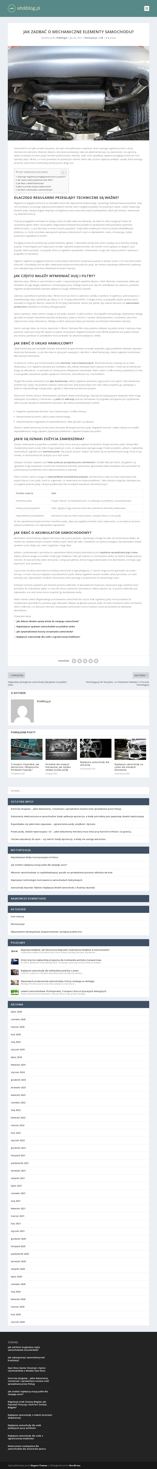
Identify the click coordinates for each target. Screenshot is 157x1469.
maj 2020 (16, 1291)
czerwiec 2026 (18, 1019)
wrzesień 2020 (18, 1261)
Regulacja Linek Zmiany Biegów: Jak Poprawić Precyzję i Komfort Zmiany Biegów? (27, 1404)
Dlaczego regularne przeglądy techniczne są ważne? (42, 176)
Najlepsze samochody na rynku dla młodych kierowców (129, 767)
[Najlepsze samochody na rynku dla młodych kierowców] (130, 749)
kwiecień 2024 (18, 1064)
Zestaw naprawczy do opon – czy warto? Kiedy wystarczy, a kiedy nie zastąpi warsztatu (58, 839)
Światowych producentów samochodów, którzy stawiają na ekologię (57, 981)
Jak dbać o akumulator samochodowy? (35, 190)
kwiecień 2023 (18, 1095)
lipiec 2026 (16, 1011)
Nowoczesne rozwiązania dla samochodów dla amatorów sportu (27, 1447)
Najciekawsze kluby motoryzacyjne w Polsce (34, 857)
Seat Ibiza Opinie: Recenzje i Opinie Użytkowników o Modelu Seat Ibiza (26, 1369)
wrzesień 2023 (18, 1087)
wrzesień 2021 (18, 1170)
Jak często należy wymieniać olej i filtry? (35, 180)
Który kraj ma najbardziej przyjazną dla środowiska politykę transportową (61, 960)
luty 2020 (16, 1314)
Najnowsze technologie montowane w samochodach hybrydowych (46, 880)
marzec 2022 (17, 1125)
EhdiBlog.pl (61, 37)
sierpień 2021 (18, 1178)
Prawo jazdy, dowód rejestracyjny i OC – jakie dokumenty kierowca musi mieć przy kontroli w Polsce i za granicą (71, 831)
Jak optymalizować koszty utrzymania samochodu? (44, 631)
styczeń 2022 (18, 1140)
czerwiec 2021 (18, 1193)
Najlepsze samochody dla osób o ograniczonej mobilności (48, 636)
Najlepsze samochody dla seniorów (94, 763)
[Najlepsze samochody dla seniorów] (95, 748)
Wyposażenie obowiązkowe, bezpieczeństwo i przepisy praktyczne (46, 931)
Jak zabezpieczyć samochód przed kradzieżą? (26, 1359)
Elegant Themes (39, 1465)
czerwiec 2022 (18, 1102)
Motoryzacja (90, 37)
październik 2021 (20, 1163)
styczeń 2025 (18, 1049)
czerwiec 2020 (18, 1284)
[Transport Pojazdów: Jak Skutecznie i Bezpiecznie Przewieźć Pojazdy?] (26, 749)
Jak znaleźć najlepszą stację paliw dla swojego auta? (39, 864)
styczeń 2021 (18, 1231)
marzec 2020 (17, 1306)
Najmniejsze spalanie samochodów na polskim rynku (45, 626)
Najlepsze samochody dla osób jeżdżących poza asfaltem (24, 1426)
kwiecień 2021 (18, 1208)
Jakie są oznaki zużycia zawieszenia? (34, 186)
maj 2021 (16, 1200)
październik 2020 (20, 1253)
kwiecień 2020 (18, 1299)
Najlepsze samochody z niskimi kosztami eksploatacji (30, 1416)
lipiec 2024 (16, 1057)
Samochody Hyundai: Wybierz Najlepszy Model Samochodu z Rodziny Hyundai (53, 887)
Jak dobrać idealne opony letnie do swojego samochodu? (47, 621)
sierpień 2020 (18, 1268)
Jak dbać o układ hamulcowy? (31, 183)
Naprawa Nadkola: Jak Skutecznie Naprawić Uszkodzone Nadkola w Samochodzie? (65, 949)
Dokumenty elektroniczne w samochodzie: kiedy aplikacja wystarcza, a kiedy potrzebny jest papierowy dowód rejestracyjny (77, 816)
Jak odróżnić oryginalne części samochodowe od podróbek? (24, 1348)
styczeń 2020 (18, 1321)
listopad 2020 (18, 1246)
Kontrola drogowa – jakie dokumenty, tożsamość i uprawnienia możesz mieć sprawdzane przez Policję (66, 808)
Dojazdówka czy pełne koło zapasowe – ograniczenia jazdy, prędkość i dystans (53, 824)
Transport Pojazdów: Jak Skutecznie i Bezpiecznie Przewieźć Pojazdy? (25, 767)
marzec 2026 (17, 1026)
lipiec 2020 (16, 1276)
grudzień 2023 (18, 1079)
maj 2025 (16, 1041)
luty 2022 (16, 1132)
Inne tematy (17, 916)
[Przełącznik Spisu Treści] (62, 172)
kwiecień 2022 (18, 1117)
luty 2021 (16, 1223)
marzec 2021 (17, 1216)
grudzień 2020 (18, 1238)
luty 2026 (16, 1034)
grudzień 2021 (18, 1147)
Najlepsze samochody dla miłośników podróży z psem (50, 970)
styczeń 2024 (18, 1072)
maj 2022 (16, 1110)
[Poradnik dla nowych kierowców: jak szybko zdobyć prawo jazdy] (61, 749)
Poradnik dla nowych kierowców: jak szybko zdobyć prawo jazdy (58, 767)
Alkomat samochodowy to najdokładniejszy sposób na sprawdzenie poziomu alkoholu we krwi (61, 872)
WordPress (74, 1465)
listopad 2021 (18, 1155)
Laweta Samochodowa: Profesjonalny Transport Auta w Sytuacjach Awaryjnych (63, 991)
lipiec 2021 (16, 1185)
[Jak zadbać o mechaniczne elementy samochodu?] (78, 93)
